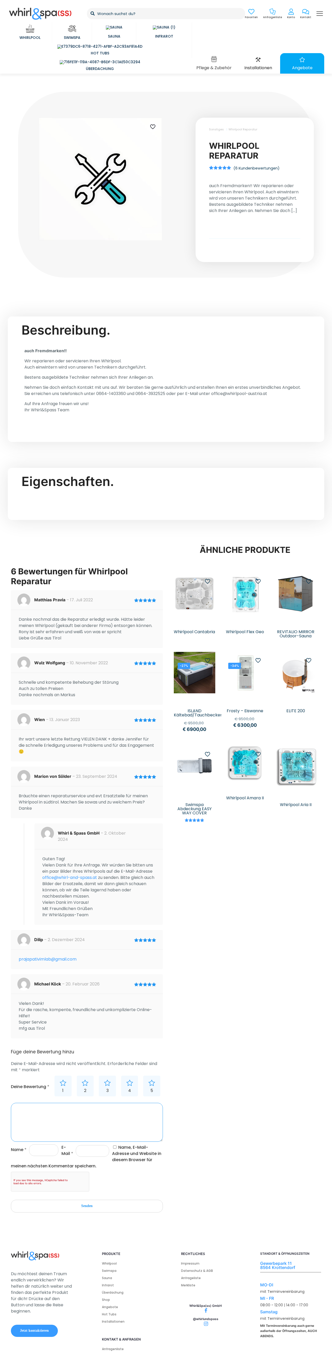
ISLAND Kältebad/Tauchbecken (198, 713)
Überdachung (112, 1292)
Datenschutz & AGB (197, 1270)
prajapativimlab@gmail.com (48, 959)
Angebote (110, 1307)
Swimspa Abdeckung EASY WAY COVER (194, 809)
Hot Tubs (109, 1314)
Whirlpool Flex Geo (245, 632)
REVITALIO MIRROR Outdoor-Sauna (295, 634)
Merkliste (188, 1285)
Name (18, 1150)
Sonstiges (216, 129)
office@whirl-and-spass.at (69, 877)
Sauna (107, 1278)
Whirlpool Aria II (296, 805)
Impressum (190, 1263)
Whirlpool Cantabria (194, 632)
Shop (106, 1300)
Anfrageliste (191, 1278)
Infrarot (108, 1285)
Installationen (113, 1321)
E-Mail (67, 1150)
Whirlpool (109, 1263)
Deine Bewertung (30, 1087)
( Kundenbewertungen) (256, 168)
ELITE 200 (295, 711)
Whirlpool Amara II (245, 798)
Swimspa (109, 1270)
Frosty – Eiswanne (245, 711)
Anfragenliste (113, 1349)
